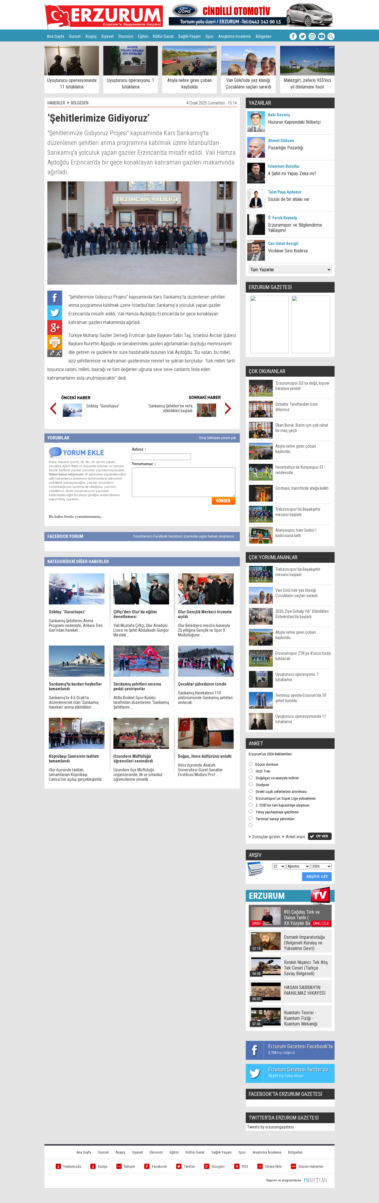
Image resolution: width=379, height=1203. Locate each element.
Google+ (218, 1166)
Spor (209, 36)
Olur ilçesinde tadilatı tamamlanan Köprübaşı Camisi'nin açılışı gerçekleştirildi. (75, 774)
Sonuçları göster (266, 836)
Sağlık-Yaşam (189, 36)
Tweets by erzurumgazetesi (270, 1127)
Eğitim (143, 36)
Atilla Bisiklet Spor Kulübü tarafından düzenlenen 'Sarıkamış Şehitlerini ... (141, 702)
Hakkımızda (72, 1166)
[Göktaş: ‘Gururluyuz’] (72, 415)
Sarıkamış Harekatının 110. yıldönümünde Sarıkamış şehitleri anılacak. (205, 698)
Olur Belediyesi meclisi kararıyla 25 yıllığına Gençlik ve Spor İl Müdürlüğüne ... (204, 630)
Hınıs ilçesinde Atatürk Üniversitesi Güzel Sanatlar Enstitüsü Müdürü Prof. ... (200, 770)
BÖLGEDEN (80, 103)
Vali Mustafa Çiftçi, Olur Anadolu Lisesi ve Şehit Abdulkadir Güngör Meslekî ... (141, 630)
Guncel (75, 36)
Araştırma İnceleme (234, 36)
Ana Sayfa (55, 36)
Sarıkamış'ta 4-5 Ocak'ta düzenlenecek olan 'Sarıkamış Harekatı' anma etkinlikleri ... (74, 702)
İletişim (129, 1166)
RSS (245, 1166)
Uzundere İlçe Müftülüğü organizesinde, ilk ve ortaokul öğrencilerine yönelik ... (137, 774)
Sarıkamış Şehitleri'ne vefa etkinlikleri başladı (170, 408)
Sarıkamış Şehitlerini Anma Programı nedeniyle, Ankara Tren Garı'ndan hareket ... (76, 625)
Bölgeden (264, 36)
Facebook (159, 1166)
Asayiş (91, 36)
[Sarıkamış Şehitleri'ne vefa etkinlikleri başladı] (206, 415)
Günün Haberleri (310, 1166)
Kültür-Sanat (163, 36)
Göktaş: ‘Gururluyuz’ (102, 406)
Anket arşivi (295, 836)
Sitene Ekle (273, 1166)
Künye (102, 1166)
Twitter (189, 1166)
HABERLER (56, 103)
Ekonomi (125, 36)
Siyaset (107, 36)
